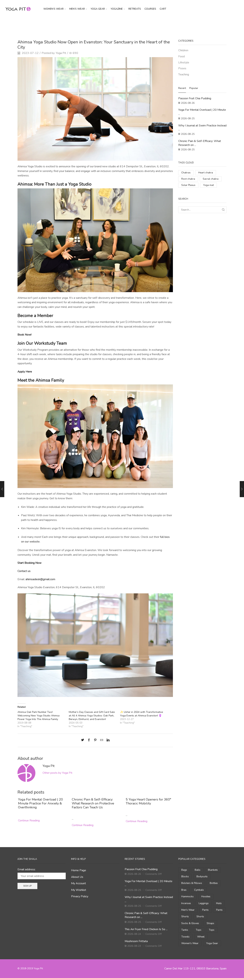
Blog (120, 24)
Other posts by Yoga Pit (57, 773)
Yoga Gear (98, 9)
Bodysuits (202, 876)
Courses (150, 9)
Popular (193, 88)
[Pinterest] (95, 740)
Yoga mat (208, 185)
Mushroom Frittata (136, 941)
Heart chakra (205, 172)
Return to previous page (213, 24)
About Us (77, 877)
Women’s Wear (53, 9)
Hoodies (205, 896)
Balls (197, 870)
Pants (205, 910)
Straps (210, 923)
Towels (185, 936)
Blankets (213, 870)
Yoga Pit (61, 53)
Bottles (214, 883)
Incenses (186, 903)
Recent (182, 88)
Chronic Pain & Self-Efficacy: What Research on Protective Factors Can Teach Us (93, 803)
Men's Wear (188, 910)
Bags (184, 870)
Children (183, 50)
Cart (163, 9)
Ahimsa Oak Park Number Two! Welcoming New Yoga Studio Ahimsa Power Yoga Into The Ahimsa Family (38, 715)
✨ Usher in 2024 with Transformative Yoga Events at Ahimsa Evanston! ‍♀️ (141, 713)
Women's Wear (189, 943)
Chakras (186, 172)
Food (181, 56)
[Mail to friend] (101, 740)
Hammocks (187, 896)
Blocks (185, 876)
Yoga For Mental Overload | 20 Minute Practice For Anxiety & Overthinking (40, 803)
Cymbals (199, 890)
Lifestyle (183, 62)
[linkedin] (107, 740)
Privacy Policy (79, 896)
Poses (182, 68)
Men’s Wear (77, 9)
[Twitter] (83, 740)
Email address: (27, 869)
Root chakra (188, 179)
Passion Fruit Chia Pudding (194, 98)
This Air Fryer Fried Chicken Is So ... (146, 929)
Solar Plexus (188, 185)
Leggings (204, 903)
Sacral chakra (210, 179)
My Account (78, 883)
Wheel (201, 936)
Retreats (134, 9)
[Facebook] (89, 740)
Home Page (78, 870)
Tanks (184, 930)
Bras (183, 890)
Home (111, 24)
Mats (219, 903)
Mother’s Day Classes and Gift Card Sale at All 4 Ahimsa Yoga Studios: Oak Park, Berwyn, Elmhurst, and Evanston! (92, 715)
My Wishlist (78, 890)
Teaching (131, 24)
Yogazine (117, 9)
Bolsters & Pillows (191, 883)
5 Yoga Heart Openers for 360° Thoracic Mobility (148, 801)
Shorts (185, 916)
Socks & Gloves (190, 923)
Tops (198, 930)
